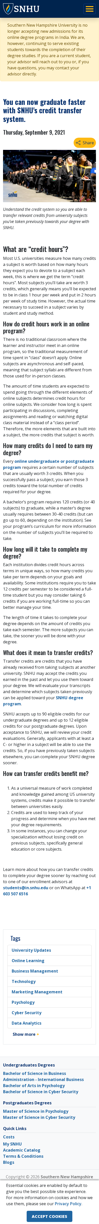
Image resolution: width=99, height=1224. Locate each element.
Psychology (23, 1002)
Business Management (35, 971)
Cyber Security (26, 1012)
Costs (8, 1137)
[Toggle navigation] (89, 9)
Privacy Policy (68, 1203)
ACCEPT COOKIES (49, 1216)
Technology (24, 981)
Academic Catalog (21, 1150)
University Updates (31, 950)
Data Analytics (26, 1023)
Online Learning (28, 960)
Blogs (8, 1162)
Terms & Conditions (23, 1156)
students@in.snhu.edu (25, 888)
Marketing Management (37, 992)
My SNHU (12, 1144)
